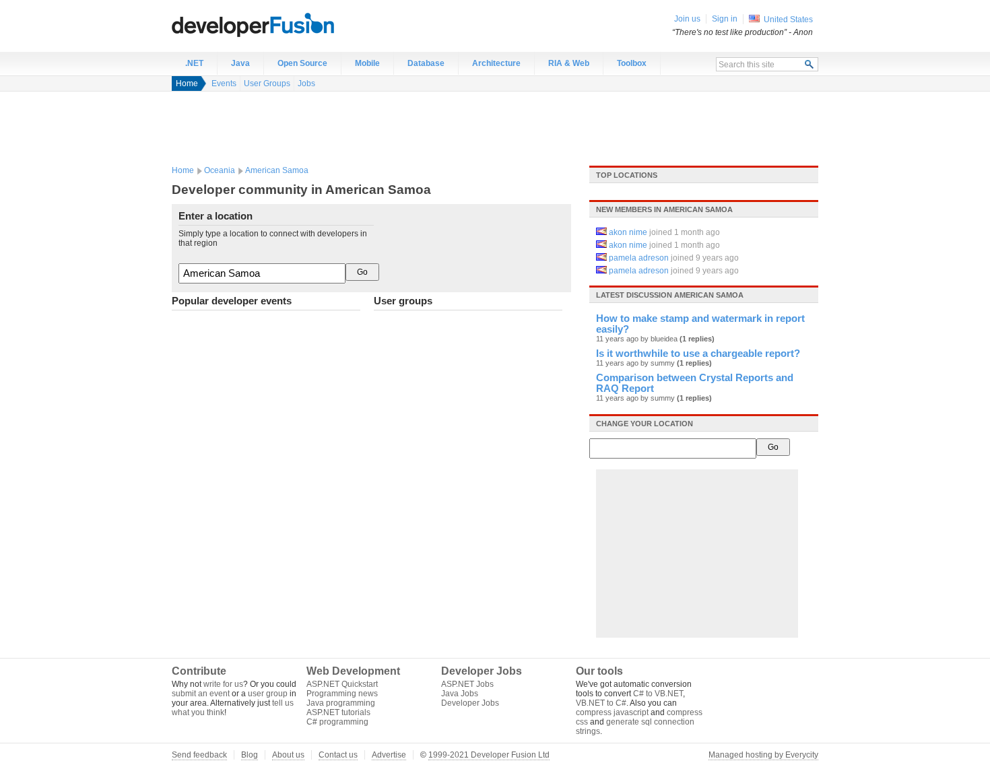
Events (223, 83)
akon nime (628, 232)
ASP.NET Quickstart (342, 684)
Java (240, 63)
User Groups (267, 83)
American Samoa (276, 170)
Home (187, 83)
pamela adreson (639, 258)
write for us (223, 684)
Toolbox (632, 63)
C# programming (337, 722)
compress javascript (612, 712)
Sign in (724, 19)
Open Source (302, 63)
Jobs (306, 83)
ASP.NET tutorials (338, 712)
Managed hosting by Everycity (763, 755)
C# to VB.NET (658, 693)
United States (788, 19)
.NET (194, 63)
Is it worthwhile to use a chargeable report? (698, 353)
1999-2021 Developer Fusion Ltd (489, 755)
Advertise (389, 755)
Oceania (219, 170)
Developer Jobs (470, 703)
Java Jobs (459, 693)
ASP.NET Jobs (467, 684)
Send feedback (199, 755)
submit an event (201, 693)
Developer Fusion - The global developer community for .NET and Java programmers (286, 24)
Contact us (338, 755)
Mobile (367, 63)
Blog (249, 755)
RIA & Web (568, 63)
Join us (687, 19)
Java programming (340, 703)
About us (288, 755)
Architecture (496, 63)
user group (268, 693)
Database (425, 63)
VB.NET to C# (601, 703)
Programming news (342, 693)
